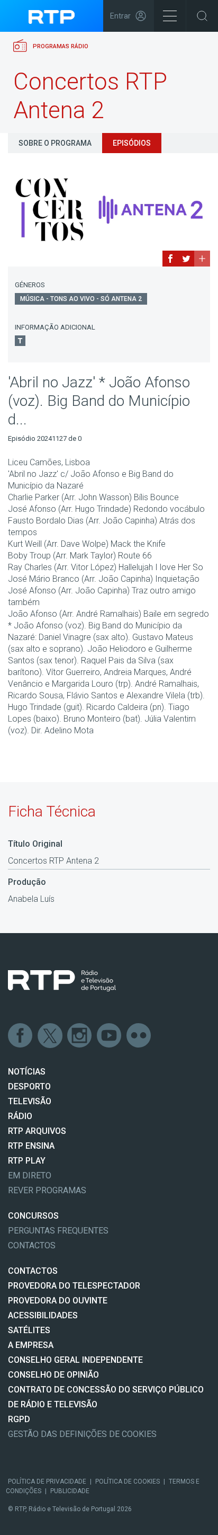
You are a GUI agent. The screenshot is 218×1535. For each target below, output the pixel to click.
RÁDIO (20, 1116)
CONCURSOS (33, 1216)
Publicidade (69, 1491)
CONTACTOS (33, 1271)
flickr (139, 1036)
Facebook (20, 1036)
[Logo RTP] (62, 980)
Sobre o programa (55, 143)
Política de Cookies (127, 1481)
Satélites (29, 1330)
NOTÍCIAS (27, 1072)
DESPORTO (29, 1086)
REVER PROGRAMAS (47, 1190)
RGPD (19, 1419)
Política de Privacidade (47, 1481)
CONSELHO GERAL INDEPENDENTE (75, 1360)
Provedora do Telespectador (74, 1286)
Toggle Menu (170, 16)
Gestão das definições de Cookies (82, 1434)
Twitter (50, 1036)
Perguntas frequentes (58, 1231)
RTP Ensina (31, 1146)
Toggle (202, 16)
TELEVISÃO (29, 1101)
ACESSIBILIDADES (43, 1315)
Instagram (80, 1036)
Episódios (132, 143)
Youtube (109, 1036)
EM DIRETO (29, 1175)
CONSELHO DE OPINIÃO (53, 1375)
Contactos (32, 1245)
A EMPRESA (30, 1345)
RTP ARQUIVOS (37, 1131)
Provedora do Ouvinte (57, 1301)
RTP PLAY (27, 1161)
